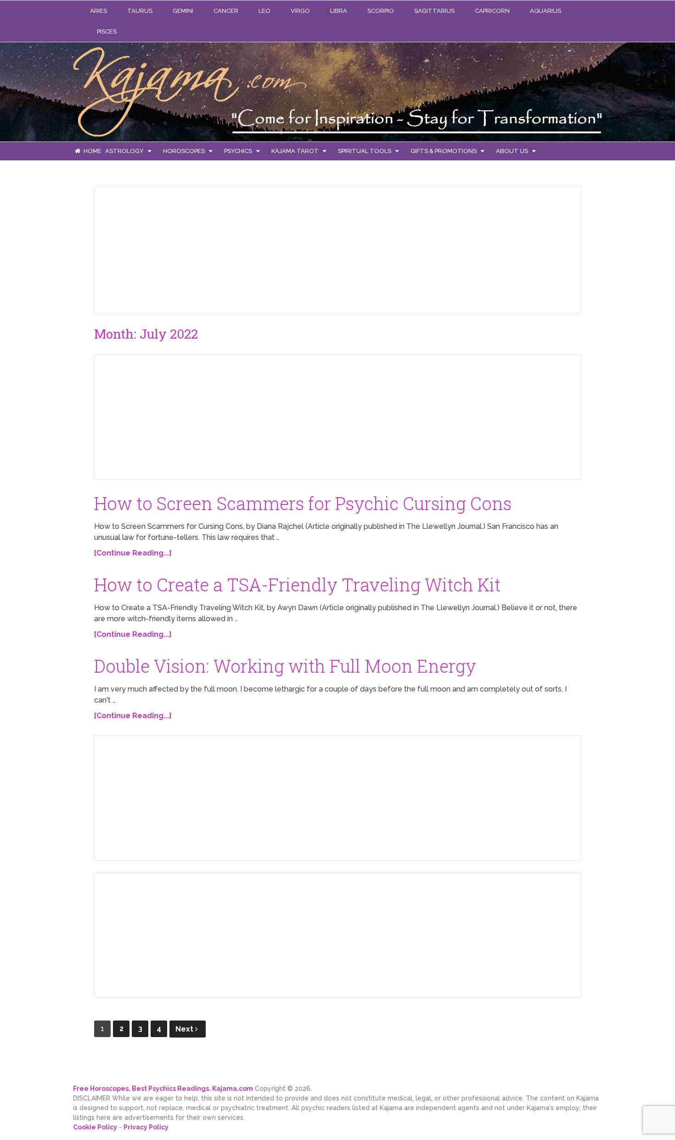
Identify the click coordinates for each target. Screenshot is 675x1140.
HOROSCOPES (184, 150)
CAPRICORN (492, 10)
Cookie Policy (95, 1127)
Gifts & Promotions (444, 150)
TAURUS (139, 10)
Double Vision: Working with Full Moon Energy (285, 665)
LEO (264, 10)
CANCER (226, 10)
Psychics (238, 150)
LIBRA (338, 10)
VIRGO (300, 10)
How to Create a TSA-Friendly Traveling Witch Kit (297, 584)
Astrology (124, 150)
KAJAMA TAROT (295, 150)
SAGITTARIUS (434, 10)
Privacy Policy (146, 1127)
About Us (512, 150)
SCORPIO (380, 10)
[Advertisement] (170, 247)
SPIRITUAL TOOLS (364, 150)
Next (185, 1029)
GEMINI (183, 10)
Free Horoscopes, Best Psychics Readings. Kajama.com (163, 1088)
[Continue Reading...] (133, 553)
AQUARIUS (545, 10)
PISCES (107, 31)
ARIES (98, 10)
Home (91, 150)
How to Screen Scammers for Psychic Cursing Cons (303, 503)
